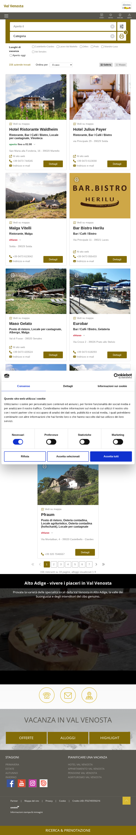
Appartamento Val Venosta (86, 768)
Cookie (62, 800)
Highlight (109, 737)
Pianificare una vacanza (87, 757)
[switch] (51, 442)
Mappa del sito (31, 800)
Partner (14, 800)
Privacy (49, 800)
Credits (76, 800)
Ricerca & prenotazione (68, 830)
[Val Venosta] (60, 6)
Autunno (11, 773)
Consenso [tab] (23, 386)
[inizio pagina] (127, 801)
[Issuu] (43, 783)
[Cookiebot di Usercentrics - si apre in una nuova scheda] (116, 376)
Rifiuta (25, 456)
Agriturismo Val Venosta (85, 777)
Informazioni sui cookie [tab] (112, 386)
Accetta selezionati (68, 456)
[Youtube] (22, 783)
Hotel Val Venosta (80, 764)
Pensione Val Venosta (82, 773)
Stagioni (12, 757)
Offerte (26, 737)
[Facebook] (11, 783)
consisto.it (14, 807)
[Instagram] (32, 783)
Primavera (12, 764)
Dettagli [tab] (68, 386)
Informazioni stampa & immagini (26, 812)
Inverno (10, 777)
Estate (9, 768)
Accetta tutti (111, 456)
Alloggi (67, 737)
